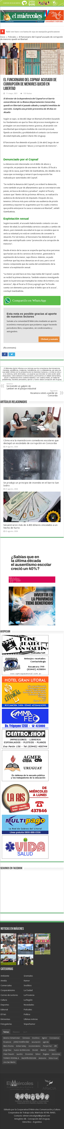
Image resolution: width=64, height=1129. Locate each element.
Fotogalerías (6, 1024)
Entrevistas (5, 1019)
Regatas (46, 1054)
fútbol (38, 1054)
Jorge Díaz (7, 1050)
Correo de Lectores (9, 995)
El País (3, 1014)
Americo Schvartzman (11, 1038)
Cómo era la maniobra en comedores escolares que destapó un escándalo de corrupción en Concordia (31, 442)
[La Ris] (25, 798)
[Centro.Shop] (25, 739)
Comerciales (6, 985)
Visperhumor (29, 1024)
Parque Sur (47, 1046)
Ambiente (5, 976)
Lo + (25, 1032)
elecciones (56, 1054)
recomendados (34, 1046)
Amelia (4, 980)
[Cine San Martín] (25, 644)
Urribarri (52, 1050)
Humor (27, 980)
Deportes (5, 1005)
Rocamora (7, 1042)
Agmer (44, 1038)
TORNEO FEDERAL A (11, 1058)
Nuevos (16, 1032)
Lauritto (20, 1054)
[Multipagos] (25, 824)
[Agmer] (25, 765)
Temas (6, 1032)
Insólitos (28, 985)
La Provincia (29, 995)
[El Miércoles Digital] (32, 16)
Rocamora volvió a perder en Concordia (43, 393)
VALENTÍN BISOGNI (28, 1058)
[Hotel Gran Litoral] (25, 692)
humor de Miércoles (22, 1050)
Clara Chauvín (8, 1054)
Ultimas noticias (31, 1019)
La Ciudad (28, 990)
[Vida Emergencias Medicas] (25, 847)
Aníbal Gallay (21, 1046)
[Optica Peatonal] (25, 665)
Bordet (35, 1050)
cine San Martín (9, 1062)
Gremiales (28, 976)
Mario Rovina (8, 1046)
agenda (46, 1042)
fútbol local (53, 1058)
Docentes (29, 1054)
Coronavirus (54, 1038)
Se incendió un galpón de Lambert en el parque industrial (21, 386)
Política (27, 1014)
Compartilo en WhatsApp (29, 300)
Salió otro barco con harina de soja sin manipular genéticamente (33, 31)
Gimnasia (26, 1038)
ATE (55, 1046)
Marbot (43, 1050)
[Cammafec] (25, 718)
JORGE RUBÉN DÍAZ (21, 1042)
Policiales (12, 37)
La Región (28, 1000)
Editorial (4, 1009)
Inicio (2, 37)
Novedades (29, 1005)
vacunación (36, 1042)
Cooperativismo (8, 990)
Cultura (4, 1000)
